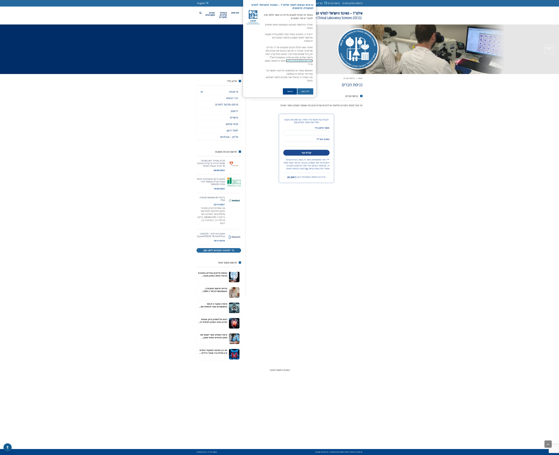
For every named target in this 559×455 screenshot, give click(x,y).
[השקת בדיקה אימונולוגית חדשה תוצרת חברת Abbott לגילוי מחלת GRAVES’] (234, 182)
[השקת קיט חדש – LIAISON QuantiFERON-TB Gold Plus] (234, 236)
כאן (307, 168)
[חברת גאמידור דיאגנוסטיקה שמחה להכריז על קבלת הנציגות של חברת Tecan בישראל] (234, 163)
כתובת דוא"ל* (322, 139)
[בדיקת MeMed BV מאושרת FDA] (234, 200)
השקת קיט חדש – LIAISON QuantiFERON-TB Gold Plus (211, 235)
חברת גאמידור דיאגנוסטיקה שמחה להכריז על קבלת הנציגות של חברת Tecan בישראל (211, 163)
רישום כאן (291, 177)
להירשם (305, 91)
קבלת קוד (306, 152)
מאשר (290, 91)
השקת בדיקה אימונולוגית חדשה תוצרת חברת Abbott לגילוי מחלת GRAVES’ (211, 181)
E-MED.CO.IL (202, 452)
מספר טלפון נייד (322, 127)
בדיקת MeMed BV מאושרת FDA (212, 198)
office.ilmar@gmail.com (299, 60)
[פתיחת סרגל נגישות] (7, 447)
